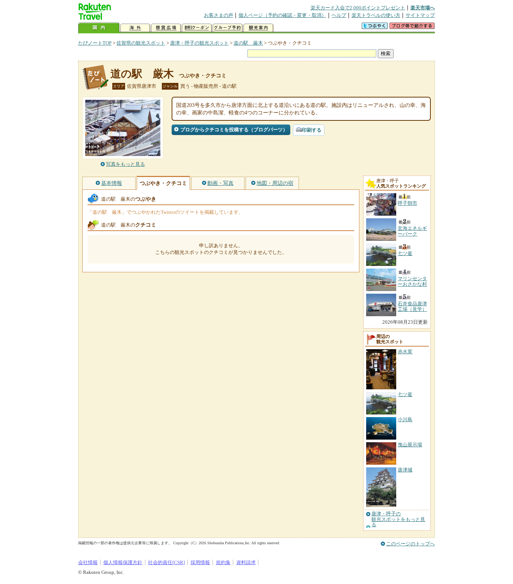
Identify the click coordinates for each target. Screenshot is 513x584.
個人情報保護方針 (122, 562)
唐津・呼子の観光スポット (199, 43)
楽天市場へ (422, 8)
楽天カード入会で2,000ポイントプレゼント (358, 8)
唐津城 (405, 470)
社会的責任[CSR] (166, 562)
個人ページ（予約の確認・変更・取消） (282, 15)
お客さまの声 (218, 15)
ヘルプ (339, 15)
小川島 (405, 419)
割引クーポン (197, 28)
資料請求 (246, 562)
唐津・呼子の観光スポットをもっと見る (398, 519)
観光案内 (258, 28)
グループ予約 (228, 28)
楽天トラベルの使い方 (376, 15)
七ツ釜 (405, 394)
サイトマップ (420, 15)
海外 (135, 28)
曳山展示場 (410, 444)
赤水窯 (405, 351)
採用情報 (200, 562)
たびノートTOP (95, 43)
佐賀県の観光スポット (140, 43)
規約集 (223, 562)
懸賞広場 (166, 28)
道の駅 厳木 (248, 43)
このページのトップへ (410, 543)
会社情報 (88, 562)
